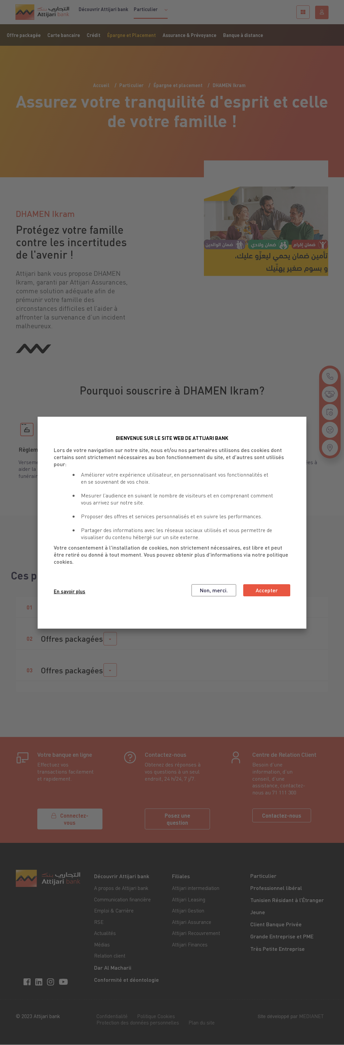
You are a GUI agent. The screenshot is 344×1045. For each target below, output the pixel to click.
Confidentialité (112, 1016)
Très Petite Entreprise (277, 948)
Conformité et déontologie (126, 979)
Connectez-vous (74, 819)
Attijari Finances (190, 944)
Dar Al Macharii (112, 967)
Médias (102, 944)
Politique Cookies (156, 1016)
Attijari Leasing (188, 899)
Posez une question (177, 819)
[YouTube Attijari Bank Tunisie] (64, 981)
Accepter (267, 590)
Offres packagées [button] (72, 638)
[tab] (172, 639)
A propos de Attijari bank (121, 888)
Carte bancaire (63, 35)
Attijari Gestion (188, 910)
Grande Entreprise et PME (281, 936)
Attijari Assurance (191, 922)
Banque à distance (243, 35)
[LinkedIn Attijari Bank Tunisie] (39, 981)
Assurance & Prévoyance (189, 35)
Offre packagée (24, 35)
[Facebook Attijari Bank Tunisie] (28, 981)
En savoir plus (69, 591)
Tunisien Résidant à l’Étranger (287, 900)
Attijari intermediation (195, 888)
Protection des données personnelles (137, 1022)
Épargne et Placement (131, 35)
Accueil (101, 85)
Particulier (131, 85)
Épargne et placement (178, 85)
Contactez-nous (281, 815)
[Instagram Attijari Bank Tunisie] (51, 981)
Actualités (105, 933)
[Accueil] (42, 12)
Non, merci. (214, 590)
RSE (98, 922)
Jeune (257, 912)
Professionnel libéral (276, 888)
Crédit (93, 35)
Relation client (109, 956)
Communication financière (122, 899)
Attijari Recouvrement (196, 933)
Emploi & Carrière (114, 910)
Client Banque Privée (276, 924)
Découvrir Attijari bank (103, 9)
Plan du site (201, 1022)
